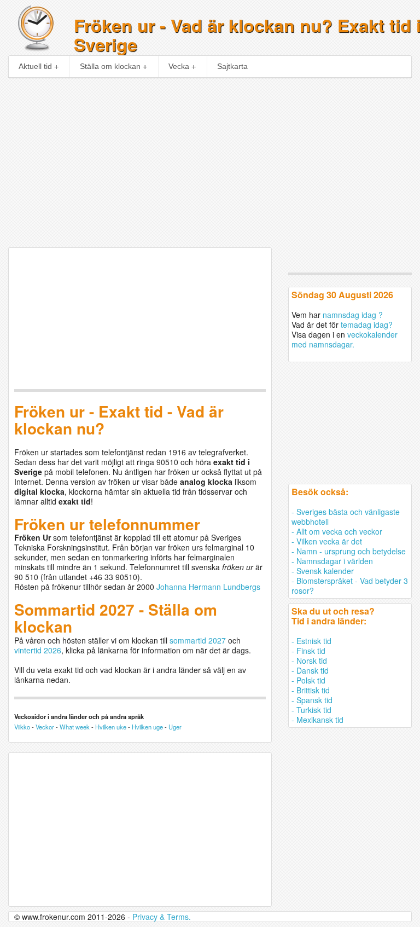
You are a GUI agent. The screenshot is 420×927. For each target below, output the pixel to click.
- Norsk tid (309, 660)
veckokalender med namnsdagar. (344, 339)
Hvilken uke (110, 726)
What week (75, 726)
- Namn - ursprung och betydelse (348, 551)
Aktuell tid (35, 66)
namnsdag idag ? (353, 314)
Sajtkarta (232, 66)
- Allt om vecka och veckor (336, 531)
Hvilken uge (147, 726)
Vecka (178, 66)
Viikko (22, 726)
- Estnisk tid (311, 640)
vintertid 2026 (37, 650)
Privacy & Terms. (161, 916)
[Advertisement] (210, 159)
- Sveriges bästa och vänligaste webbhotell (345, 516)
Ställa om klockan (110, 66)
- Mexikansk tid (317, 719)
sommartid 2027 (198, 640)
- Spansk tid (311, 699)
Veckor (45, 726)
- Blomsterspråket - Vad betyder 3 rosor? (349, 585)
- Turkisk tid (311, 709)
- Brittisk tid (310, 690)
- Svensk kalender (322, 570)
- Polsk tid (308, 680)
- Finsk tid (308, 650)
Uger (175, 726)
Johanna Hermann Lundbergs (208, 586)
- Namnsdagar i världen (332, 560)
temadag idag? (367, 324)
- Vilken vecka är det (326, 541)
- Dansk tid (310, 670)
